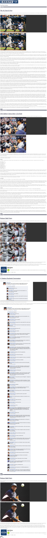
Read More (1, 213)
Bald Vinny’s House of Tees (17, 525)
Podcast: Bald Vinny (6, 218)
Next (3, 537)
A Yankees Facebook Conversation (10, 278)
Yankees (3, 214)
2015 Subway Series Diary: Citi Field (11, 114)
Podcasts (1, 214)
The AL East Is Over (6, 10)
